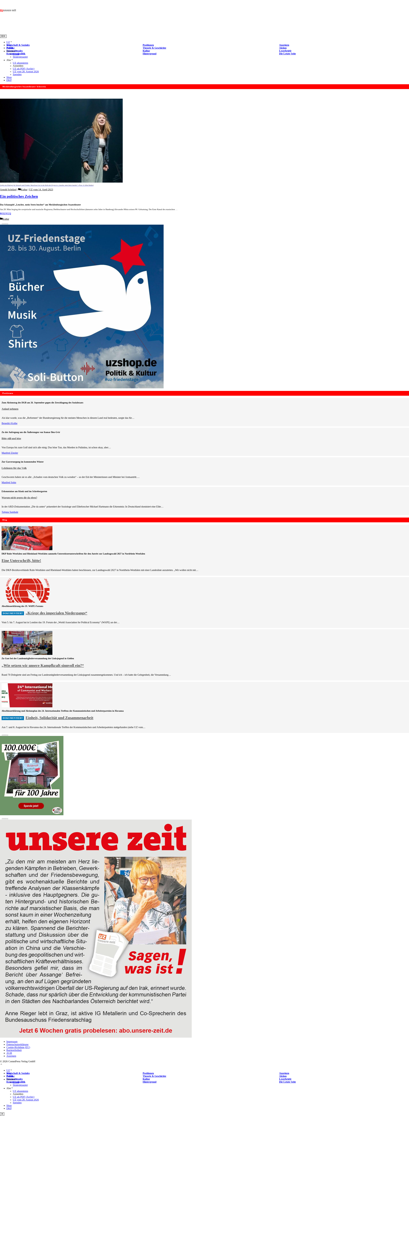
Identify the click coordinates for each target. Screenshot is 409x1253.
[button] (1, 1064)
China (16, 54)
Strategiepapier (20, 56)
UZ (8, 42)
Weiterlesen (5, 214)
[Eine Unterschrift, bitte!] (27, 549)
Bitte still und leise (11, 438)
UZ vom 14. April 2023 (41, 189)
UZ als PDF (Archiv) (23, 68)
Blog (8, 45)
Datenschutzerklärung (17, 1044)
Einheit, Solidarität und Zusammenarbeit (59, 718)
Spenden (17, 74)
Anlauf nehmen (10, 409)
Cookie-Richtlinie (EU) (18, 1047)
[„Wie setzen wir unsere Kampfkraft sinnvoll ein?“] (27, 654)
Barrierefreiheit (14, 1050)
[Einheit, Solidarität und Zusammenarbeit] (27, 706)
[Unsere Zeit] (41, 33)
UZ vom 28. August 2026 (26, 71)
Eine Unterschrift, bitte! (21, 560)
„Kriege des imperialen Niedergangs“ (56, 613)
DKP (9, 80)
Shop (9, 77)
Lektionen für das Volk (14, 468)
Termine (10, 48)
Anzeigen (11, 1056)
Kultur (24, 189)
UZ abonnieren (20, 63)
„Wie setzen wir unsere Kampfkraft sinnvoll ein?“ (43, 665)
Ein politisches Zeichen (19, 196)
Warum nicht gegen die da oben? (19, 497)
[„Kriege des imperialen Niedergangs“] (27, 601)
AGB (9, 1053)
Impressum (11, 1041)
